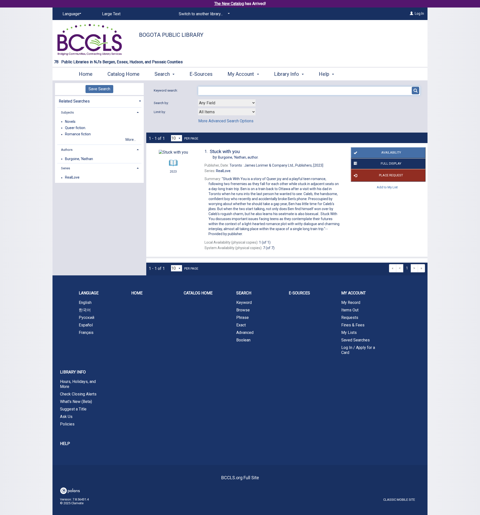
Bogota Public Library (171, 35)
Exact (241, 325)
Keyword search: (166, 90)
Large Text (111, 14)
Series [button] (65, 168)
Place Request (391, 175)
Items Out (349, 310)
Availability (391, 152)
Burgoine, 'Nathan (79, 159)
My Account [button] (241, 74)
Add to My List (387, 187)
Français (86, 332)
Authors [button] (66, 150)
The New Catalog (229, 3)
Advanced (245, 332)
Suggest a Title (73, 409)
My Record (350, 302)
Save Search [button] (99, 89)
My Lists (349, 332)
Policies (67, 424)
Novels (70, 122)
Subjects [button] (67, 112)
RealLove (72, 178)
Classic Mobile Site (399, 499)
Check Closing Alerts (78, 394)
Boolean (243, 340)
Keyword (244, 302)
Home (85, 74)
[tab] (99, 100)
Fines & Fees (352, 325)
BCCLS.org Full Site (240, 477)
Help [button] (324, 74)
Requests (349, 317)
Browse (243, 310)
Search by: (162, 103)
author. (238, 157)
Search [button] (162, 74)
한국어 (85, 310)
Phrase (242, 317)
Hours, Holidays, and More (78, 384)
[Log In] (411, 14)
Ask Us (66, 416)
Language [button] (88, 293)
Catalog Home (124, 74)
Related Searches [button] (74, 101)
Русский (86, 317)
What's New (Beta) (76, 401)
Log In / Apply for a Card (358, 350)
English (85, 302)
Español (86, 325)
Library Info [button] (287, 74)
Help (65, 443)
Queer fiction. (75, 128)
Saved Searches (355, 340)
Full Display (391, 163)
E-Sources (201, 74)
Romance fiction (78, 134)
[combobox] (227, 102)
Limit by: (160, 112)
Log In (419, 14)
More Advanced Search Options (226, 121)
